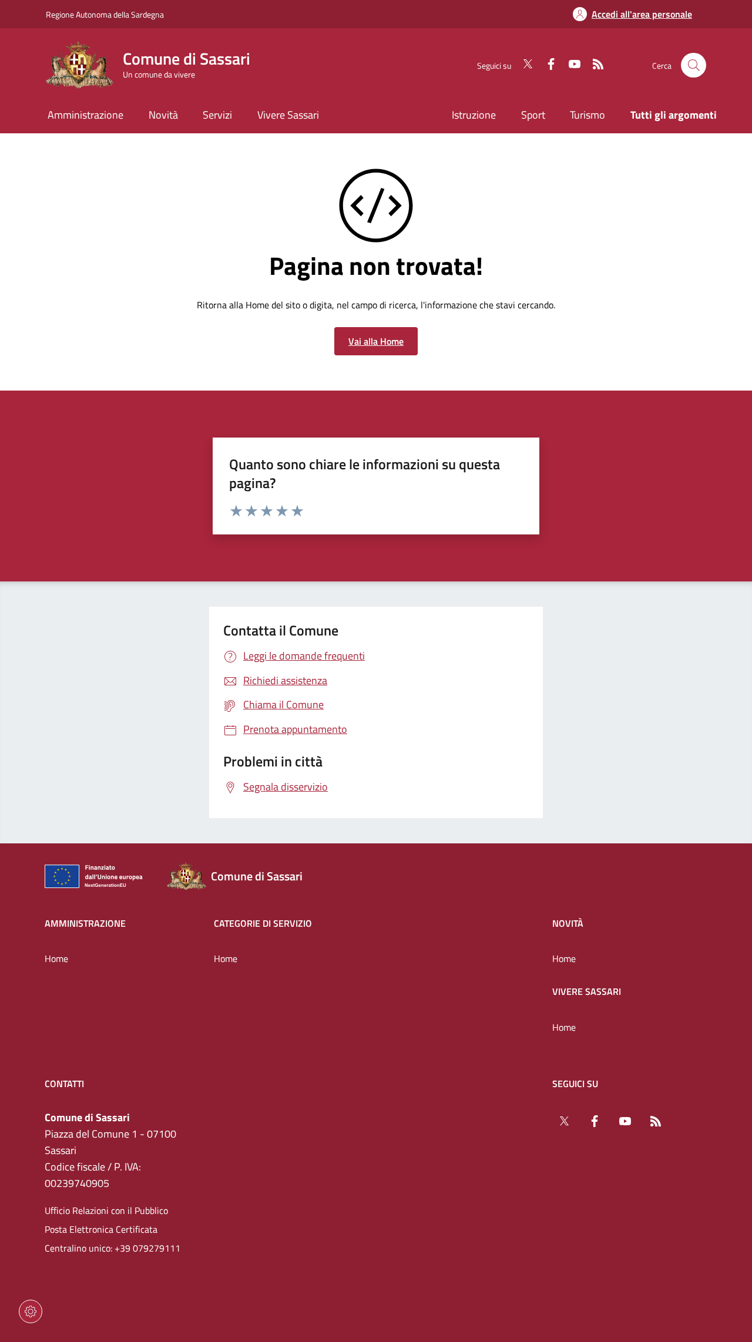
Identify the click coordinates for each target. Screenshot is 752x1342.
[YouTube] (570, 65)
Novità (567, 923)
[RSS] (593, 65)
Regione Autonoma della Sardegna (105, 14)
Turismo (587, 115)
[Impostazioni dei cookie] (30, 1311)
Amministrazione (85, 923)
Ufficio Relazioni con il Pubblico (106, 1210)
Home (56, 958)
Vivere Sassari (586, 991)
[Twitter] (523, 65)
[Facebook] (546, 65)
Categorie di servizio (263, 923)
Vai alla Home (376, 341)
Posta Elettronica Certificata (101, 1229)
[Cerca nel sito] (693, 65)
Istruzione (474, 115)
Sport (533, 115)
